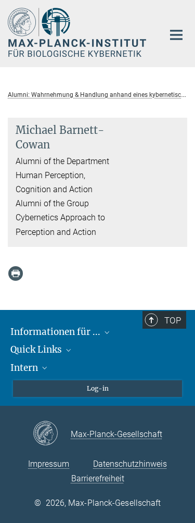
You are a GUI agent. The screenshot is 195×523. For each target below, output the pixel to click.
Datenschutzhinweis (130, 464)
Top (172, 320)
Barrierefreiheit (97, 478)
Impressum (48, 464)
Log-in (98, 388)
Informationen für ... (56, 332)
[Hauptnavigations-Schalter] (176, 34)
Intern (25, 368)
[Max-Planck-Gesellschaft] (52, 433)
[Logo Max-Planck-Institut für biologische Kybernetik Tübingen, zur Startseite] (78, 32)
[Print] (15, 273)
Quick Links (37, 349)
